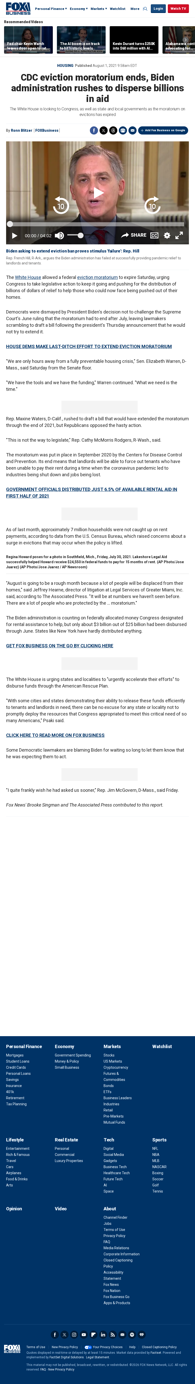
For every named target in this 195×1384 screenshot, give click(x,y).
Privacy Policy (114, 1236)
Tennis (157, 1191)
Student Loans (17, 1061)
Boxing (157, 1173)
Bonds (109, 1086)
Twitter (104, 130)
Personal (62, 1149)
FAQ (107, 1242)
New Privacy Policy (65, 1347)
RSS (113, 1335)
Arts (9, 1185)
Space (109, 1191)
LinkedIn (103, 1335)
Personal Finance (49, 9)
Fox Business (18, 8)
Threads (113, 130)
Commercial (64, 1155)
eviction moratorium (97, 277)
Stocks (109, 1055)
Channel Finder (115, 1217)
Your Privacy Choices (108, 1347)
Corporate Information (122, 1254)
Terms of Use (114, 1230)
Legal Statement (97, 1357)
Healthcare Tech (117, 1173)
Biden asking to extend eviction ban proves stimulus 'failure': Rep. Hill (72, 251)
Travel (11, 1161)
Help (132, 1347)
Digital (108, 1149)
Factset (156, 1353)
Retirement (15, 1098)
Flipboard (93, 1335)
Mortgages (15, 1055)
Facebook (94, 130)
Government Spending (73, 1055)
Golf (155, 1185)
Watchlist (117, 9)
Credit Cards (16, 1067)
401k (10, 1092)
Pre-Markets (114, 1116)
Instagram (74, 1335)
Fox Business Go (116, 1297)
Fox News (111, 1285)
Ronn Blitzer (21, 130)
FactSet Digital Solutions (67, 1357)
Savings (12, 1080)
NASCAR (159, 1167)
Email (132, 130)
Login (158, 8)
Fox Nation (112, 1291)
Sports (159, 1139)
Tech (109, 1139)
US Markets (113, 1061)
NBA (155, 1155)
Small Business (67, 1067)
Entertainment (17, 1149)
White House (28, 277)
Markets (97, 9)
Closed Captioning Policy (159, 1347)
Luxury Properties (69, 1161)
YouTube (84, 1335)
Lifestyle (15, 1139)
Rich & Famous (18, 1155)
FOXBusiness (46, 130)
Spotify (132, 1335)
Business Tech (115, 1167)
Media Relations (116, 1248)
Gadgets (110, 1161)
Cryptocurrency (116, 1067)
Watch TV (178, 8)
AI (105, 1185)
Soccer (158, 1179)
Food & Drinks (17, 1179)
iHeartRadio (142, 1335)
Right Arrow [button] (186, 40)
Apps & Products (117, 1303)
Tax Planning (16, 1104)
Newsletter (122, 1335)
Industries (111, 1104)
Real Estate (66, 1139)
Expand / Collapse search (146, 9)
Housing (65, 66)
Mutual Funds (114, 1122)
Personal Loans (18, 1074)
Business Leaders (118, 1098)
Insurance (14, 1086)
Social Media (114, 1155)
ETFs (107, 1092)
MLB (155, 1161)
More (135, 9)
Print (123, 130)
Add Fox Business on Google (165, 130)
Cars (9, 1167)
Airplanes (13, 1173)
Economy (77, 9)
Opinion (14, 1208)
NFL (155, 1149)
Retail (108, 1110)
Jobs (107, 1224)
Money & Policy (67, 1061)
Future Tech (113, 1179)
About (110, 1208)
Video (61, 1208)
